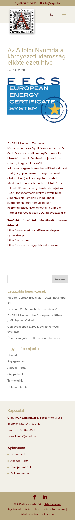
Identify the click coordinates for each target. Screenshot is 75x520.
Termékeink (15, 380)
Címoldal (13, 355)
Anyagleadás (16, 361)
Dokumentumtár (18, 387)
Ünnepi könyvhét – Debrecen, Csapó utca (35, 338)
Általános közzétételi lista (37, 514)
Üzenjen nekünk (21, 467)
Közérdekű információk (50, 509)
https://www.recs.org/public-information (33, 245)
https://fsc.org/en (19, 240)
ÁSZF (28, 509)
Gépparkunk (16, 374)
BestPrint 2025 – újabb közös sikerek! (32, 309)
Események (18, 454)
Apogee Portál (17, 367)
